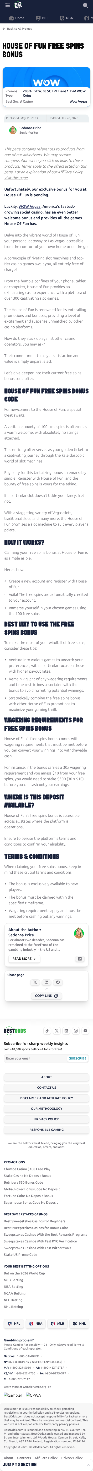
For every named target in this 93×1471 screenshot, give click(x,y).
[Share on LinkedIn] (46, 982)
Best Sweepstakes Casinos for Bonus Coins (36, 1228)
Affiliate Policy (46, 1458)
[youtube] (85, 1031)
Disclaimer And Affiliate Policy (46, 1098)
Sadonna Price (30, 128)
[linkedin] (66, 1031)
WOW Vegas (30, 206)
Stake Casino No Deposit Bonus (27, 1176)
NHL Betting (13, 1307)
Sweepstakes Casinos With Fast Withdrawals (37, 1248)
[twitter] (57, 1031)
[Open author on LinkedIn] (80, 959)
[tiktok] (47, 1031)
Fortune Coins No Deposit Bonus (28, 1196)
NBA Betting (13, 1287)
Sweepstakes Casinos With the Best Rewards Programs (45, 1235)
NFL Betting (13, 1300)
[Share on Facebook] (58, 982)
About (46, 1077)
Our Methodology (46, 1108)
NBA (39, 1324)
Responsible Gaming (47, 1129)
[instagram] (76, 1031)
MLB (60, 1324)
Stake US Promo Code (20, 1255)
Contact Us (46, 1087)
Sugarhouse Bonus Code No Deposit (31, 1203)
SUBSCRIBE (77, 1058)
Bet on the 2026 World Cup (24, 1273)
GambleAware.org (35, 1387)
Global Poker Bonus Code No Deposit (32, 1189)
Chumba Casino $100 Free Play (27, 1169)
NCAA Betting (15, 1293)
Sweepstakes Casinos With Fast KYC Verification (40, 1241)
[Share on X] (35, 982)
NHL (82, 1324)
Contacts (24, 1458)
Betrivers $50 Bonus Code (23, 1182)
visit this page (16, 178)
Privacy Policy (46, 1119)
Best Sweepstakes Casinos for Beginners (34, 1221)
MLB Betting (13, 1280)
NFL (17, 1324)
